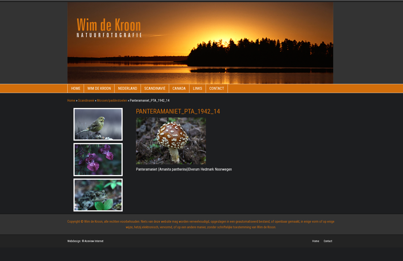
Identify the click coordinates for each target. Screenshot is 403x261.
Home (75, 88)
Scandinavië (154, 88)
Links (197, 88)
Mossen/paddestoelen (112, 100)
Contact (216, 88)
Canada (179, 88)
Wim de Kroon (99, 88)
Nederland (127, 88)
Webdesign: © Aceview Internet (85, 241)
